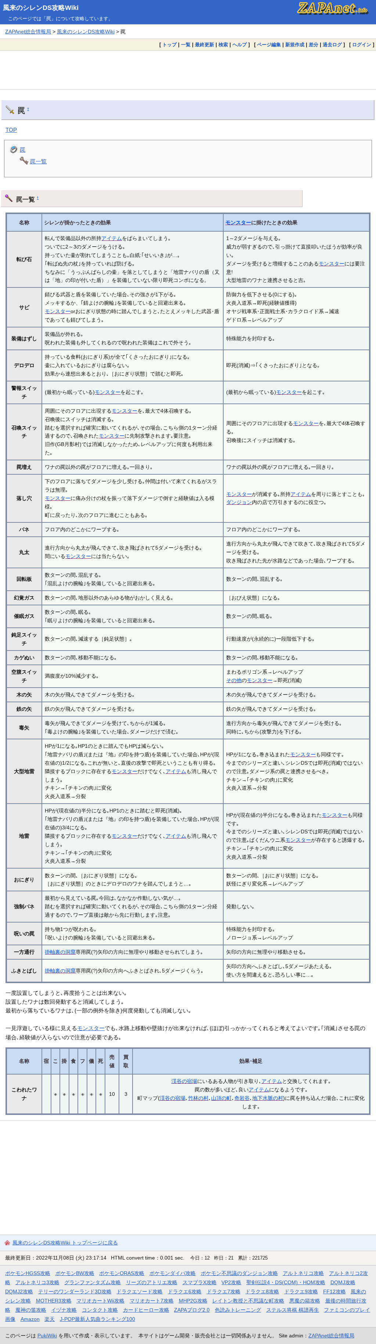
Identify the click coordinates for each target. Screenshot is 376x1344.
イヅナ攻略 (64, 1310)
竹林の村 (198, 1098)
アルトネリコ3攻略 (37, 1282)
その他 (234, 680)
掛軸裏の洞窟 (60, 952)
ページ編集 (269, 44)
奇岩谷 (242, 1098)
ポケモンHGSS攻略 (27, 1273)
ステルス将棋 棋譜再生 (292, 1310)
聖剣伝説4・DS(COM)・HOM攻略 (285, 1282)
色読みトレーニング (238, 1310)
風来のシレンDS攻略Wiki (41, 7)
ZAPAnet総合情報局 (28, 32)
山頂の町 (221, 1098)
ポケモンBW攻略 (74, 1273)
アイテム (111, 238)
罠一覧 (38, 161)
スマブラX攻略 (199, 1282)
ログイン (361, 44)
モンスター (238, 222)
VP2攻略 (231, 1282)
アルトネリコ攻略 (303, 1273)
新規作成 (294, 44)
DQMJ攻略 (342, 1282)
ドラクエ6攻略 (185, 1291)
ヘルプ (239, 44)
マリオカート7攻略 (152, 1301)
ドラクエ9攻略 (301, 1291)
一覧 (186, 44)
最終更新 (204, 44)
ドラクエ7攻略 (224, 1291)
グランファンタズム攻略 (92, 1282)
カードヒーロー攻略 (146, 1310)
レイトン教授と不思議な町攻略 (248, 1301)
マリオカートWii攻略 (100, 1301)
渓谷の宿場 (184, 1081)
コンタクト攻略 (100, 1310)
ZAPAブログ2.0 (192, 1310)
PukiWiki (47, 1335)
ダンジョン (239, 502)
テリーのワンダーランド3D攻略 (75, 1291)
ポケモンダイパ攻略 (172, 1273)
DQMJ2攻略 (19, 1291)
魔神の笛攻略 (30, 1310)
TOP (11, 130)
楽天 (49, 1319)
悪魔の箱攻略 (304, 1301)
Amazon (30, 1319)
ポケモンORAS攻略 (121, 1273)
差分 (313, 44)
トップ (169, 44)
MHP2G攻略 (193, 1301)
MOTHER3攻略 (54, 1301)
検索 (223, 44)
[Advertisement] (188, 69)
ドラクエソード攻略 (139, 1291)
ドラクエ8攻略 (262, 1291)
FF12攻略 (334, 1291)
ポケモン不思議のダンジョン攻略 (239, 1273)
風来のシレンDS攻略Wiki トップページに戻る (65, 1243)
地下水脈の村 (267, 1098)
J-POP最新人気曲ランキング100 (97, 1319)
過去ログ (332, 44)
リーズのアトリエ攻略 (151, 1282)
